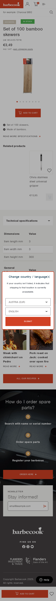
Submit (28, 321)
